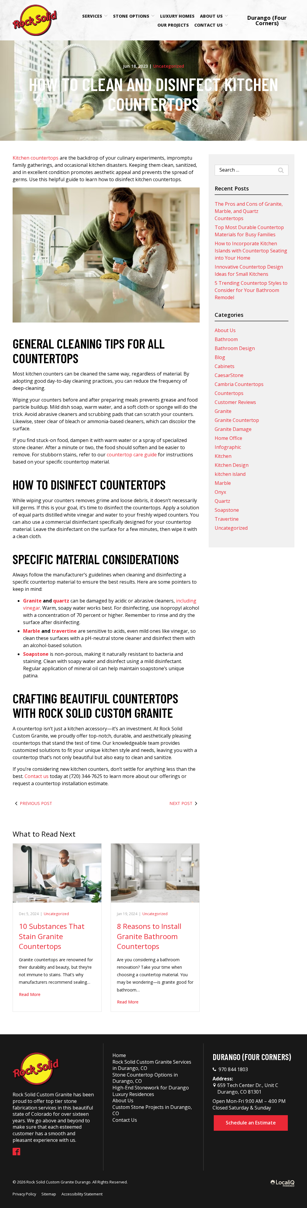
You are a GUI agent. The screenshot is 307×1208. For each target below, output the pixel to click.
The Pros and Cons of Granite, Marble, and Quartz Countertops (249, 211)
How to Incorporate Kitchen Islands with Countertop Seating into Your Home (251, 250)
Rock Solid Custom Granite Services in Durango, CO (151, 1065)
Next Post (180, 803)
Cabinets (224, 366)
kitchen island (230, 474)
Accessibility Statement (82, 1194)
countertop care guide (132, 454)
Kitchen (223, 456)
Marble (223, 483)
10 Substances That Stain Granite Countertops (52, 936)
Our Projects (173, 25)
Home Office (228, 438)
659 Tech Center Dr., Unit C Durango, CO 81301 (247, 1088)
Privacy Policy (24, 1194)
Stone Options (131, 16)
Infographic (228, 447)
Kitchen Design (232, 465)
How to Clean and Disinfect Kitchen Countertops (153, 93)
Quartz (222, 501)
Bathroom (226, 339)
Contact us (37, 776)
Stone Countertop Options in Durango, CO (145, 1078)
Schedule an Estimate (251, 1122)
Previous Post (36, 803)
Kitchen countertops (35, 158)
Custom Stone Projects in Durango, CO (152, 1110)
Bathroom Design (235, 348)
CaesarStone (229, 375)
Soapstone (227, 510)
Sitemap (48, 1194)
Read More (29, 994)
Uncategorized (168, 66)
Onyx (220, 492)
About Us (211, 16)
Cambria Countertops (239, 384)
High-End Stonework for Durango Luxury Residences (150, 1091)
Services (92, 16)
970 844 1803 (233, 1069)
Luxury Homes (177, 16)
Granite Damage (233, 429)
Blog (220, 357)
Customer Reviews (235, 402)
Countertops (229, 393)
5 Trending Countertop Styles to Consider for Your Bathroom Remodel (251, 290)
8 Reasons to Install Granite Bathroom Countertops (149, 936)
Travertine (227, 519)
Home (119, 1055)
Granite (223, 411)
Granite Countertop (237, 420)
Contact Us (208, 25)
